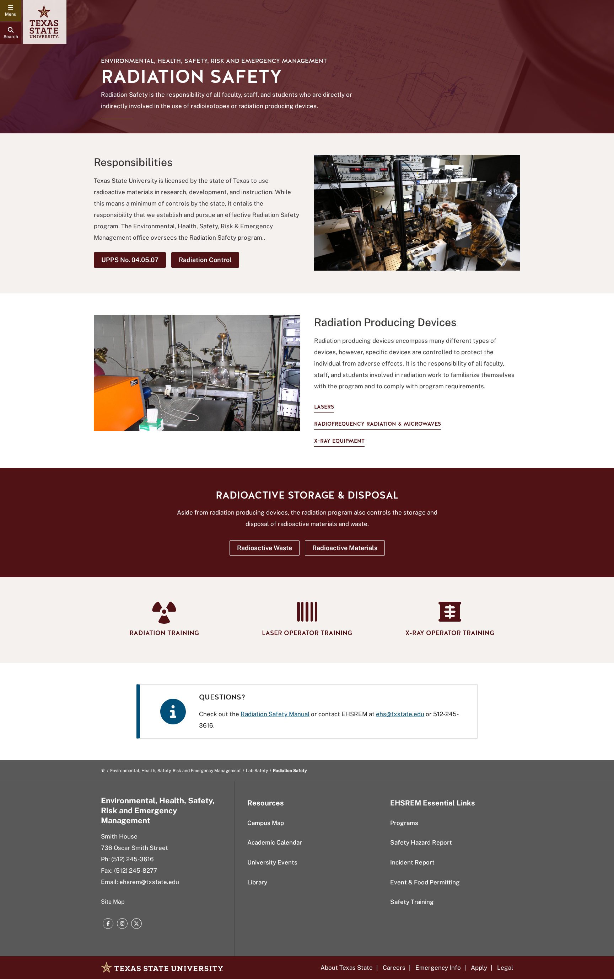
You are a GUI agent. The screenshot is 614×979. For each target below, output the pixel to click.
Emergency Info (438, 967)
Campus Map (265, 822)
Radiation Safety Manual (275, 714)
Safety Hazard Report (421, 842)
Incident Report (412, 862)
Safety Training (412, 901)
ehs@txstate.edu (400, 714)
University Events (272, 862)
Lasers (324, 406)
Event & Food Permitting (425, 882)
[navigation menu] (10, 10)
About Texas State (347, 967)
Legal (505, 967)
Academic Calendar (274, 842)
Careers (394, 967)
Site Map (113, 901)
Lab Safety (257, 770)
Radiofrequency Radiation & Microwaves (377, 423)
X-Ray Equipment (339, 441)
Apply (479, 967)
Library (257, 882)
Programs (404, 822)
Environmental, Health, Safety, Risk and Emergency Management (214, 61)
